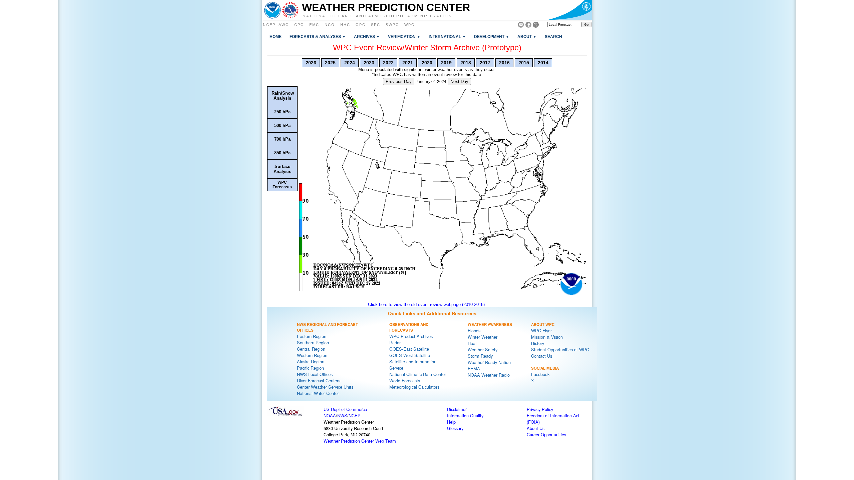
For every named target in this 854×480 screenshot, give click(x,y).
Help (451, 422)
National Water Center (318, 393)
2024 (349, 62)
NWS (342, 415)
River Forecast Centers (318, 380)
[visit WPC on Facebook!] (528, 26)
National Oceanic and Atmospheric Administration (377, 15)
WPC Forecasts (282, 184)
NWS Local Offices (315, 374)
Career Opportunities (546, 434)
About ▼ (527, 36)
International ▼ (447, 36)
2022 (388, 62)
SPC (375, 25)
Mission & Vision (547, 337)
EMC (314, 25)
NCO (330, 25)
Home (276, 36)
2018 (465, 62)
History (537, 343)
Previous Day (399, 81)
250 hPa (282, 111)
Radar (395, 342)
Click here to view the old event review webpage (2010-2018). (427, 304)
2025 (330, 62)
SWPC (392, 25)
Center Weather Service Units (325, 387)
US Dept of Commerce (345, 409)
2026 (311, 62)
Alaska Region (310, 361)
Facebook (540, 374)
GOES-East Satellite (409, 349)
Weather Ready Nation (489, 362)
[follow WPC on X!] (536, 26)
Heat (472, 343)
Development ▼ (491, 36)
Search (553, 36)
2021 (407, 62)
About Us (535, 428)
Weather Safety (482, 349)
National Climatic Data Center (417, 374)
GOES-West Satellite (409, 355)
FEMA (474, 368)
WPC (409, 25)
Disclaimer (457, 409)
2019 (446, 62)
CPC (299, 25)
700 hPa (282, 139)
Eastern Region (311, 336)
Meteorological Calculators (414, 387)
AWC (284, 25)
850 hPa (282, 152)
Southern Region (313, 342)
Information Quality (465, 415)
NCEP (269, 25)
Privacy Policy (540, 409)
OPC (361, 25)
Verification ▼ (404, 36)
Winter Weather (482, 337)
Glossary (455, 428)
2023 (369, 62)
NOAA (330, 415)
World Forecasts (404, 380)
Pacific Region (310, 368)
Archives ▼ (367, 36)
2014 (543, 62)
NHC (345, 25)
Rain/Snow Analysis (283, 96)
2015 (523, 62)
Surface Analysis (282, 169)
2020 (427, 62)
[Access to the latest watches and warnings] (290, 10)
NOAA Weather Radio (489, 375)
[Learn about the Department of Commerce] (569, 10)
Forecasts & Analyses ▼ (318, 36)
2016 (504, 62)
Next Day (459, 81)
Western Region (312, 355)
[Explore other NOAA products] (273, 10)
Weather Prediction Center (386, 7)
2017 (485, 62)
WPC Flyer (541, 330)
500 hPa (282, 125)
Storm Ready (480, 356)
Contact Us (541, 356)
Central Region (311, 349)
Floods (474, 330)
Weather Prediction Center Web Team (360, 441)
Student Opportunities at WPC (560, 349)
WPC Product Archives (411, 336)
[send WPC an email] (521, 26)
